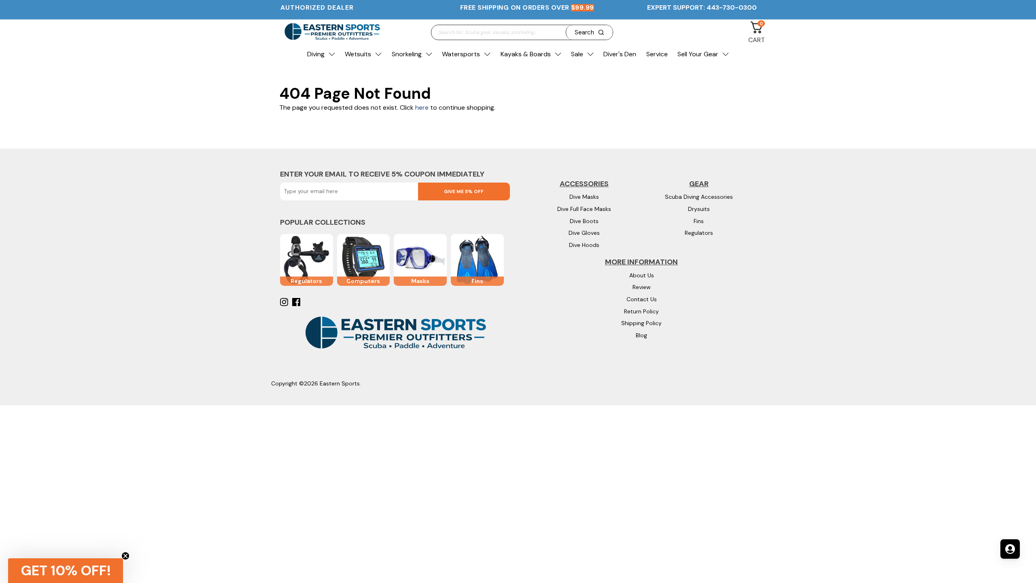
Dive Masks (584, 196)
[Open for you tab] (1010, 549)
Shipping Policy (641, 323)
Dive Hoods (584, 245)
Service (657, 54)
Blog (641, 335)
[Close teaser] (125, 556)
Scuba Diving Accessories (699, 196)
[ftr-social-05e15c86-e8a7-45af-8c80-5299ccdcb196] (297, 302)
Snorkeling (407, 54)
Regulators (699, 232)
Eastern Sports (340, 383)
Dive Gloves (584, 232)
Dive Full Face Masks (584, 209)
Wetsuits (358, 54)
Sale (577, 54)
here (422, 107)
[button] (65, 570)
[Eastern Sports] (332, 32)
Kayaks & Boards (526, 54)
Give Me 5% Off (464, 191)
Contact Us (641, 299)
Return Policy (641, 311)
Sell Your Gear (697, 54)
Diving (316, 54)
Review (642, 287)
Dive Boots (584, 221)
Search (584, 32)
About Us (641, 275)
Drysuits (699, 209)
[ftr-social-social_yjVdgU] (285, 302)
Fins (699, 221)
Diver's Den (619, 54)
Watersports (461, 54)
